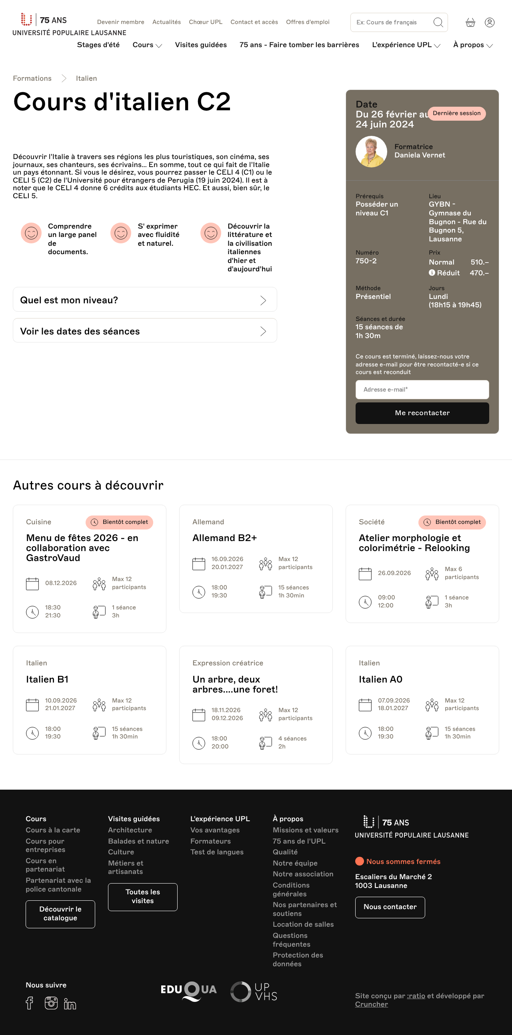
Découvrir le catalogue (60, 914)
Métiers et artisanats (126, 868)
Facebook (32, 1003)
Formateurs (210, 842)
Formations (32, 78)
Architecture (130, 830)
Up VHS (253, 991)
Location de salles (303, 925)
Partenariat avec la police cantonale (58, 885)
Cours (142, 45)
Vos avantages (215, 830)
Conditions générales (291, 890)
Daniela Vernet (419, 155)
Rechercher (438, 22)
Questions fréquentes (291, 940)
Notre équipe (295, 864)
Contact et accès (254, 22)
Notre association (303, 874)
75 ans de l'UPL (299, 842)
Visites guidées (201, 45)
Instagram (51, 1003)
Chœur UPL (205, 22)
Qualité (285, 852)
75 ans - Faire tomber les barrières (299, 45)
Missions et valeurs (306, 830)
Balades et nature (138, 842)
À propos (468, 45)
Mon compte (489, 22)
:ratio (416, 996)
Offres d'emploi (308, 22)
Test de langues (217, 852)
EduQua (189, 991)
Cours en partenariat (45, 865)
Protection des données (298, 960)
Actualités (166, 22)
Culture (121, 852)
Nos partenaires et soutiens (305, 909)
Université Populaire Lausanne (73, 24)
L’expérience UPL (402, 45)
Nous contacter (390, 907)
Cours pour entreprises (46, 846)
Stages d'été (98, 45)
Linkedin (70, 1003)
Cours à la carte (53, 830)
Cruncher (371, 1004)
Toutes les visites (143, 897)
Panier (470, 22)
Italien (86, 78)
